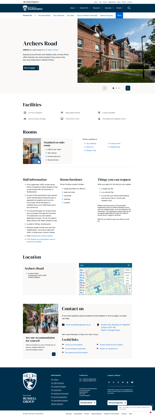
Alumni (105, 2)
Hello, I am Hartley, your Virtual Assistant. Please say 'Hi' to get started (134, 408)
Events (124, 2)
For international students (59, 400)
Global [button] (119, 8)
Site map (69, 414)
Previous (104, 88)
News (119, 2)
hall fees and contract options (42, 236)
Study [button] (72, 8)
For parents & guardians (59, 397)
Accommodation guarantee (75, 349)
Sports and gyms (106, 15)
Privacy (86, 414)
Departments (112, 2)
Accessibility (78, 414)
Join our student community (87, 15)
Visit (100, 2)
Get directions (86, 403)
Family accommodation (74, 345)
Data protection (96, 414)
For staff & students (57, 383)
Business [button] (108, 8)
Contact (129, 2)
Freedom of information (111, 414)
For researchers (56, 390)
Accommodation (44, 15)
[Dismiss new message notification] (152, 405)
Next (128, 88)
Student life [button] (84, 8)
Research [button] (96, 8)
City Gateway (91, 143)
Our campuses (58, 15)
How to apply (29, 68)
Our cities (70, 15)
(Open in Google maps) (110, 330)
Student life (27, 15)
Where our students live (109, 349)
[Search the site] (128, 8)
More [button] (119, 15)
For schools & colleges (58, 386)
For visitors (54, 379)
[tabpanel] (116, 50)
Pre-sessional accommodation (76, 353)
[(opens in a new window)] (109, 382)
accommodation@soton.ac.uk (78, 325)
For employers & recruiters (60, 393)
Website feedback (57, 404)
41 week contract (51, 50)
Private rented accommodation (111, 345)
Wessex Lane (91, 150)
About (96, 2)
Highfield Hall (115, 147)
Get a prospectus (116, 403)
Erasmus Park (115, 143)
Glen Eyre (89, 147)
